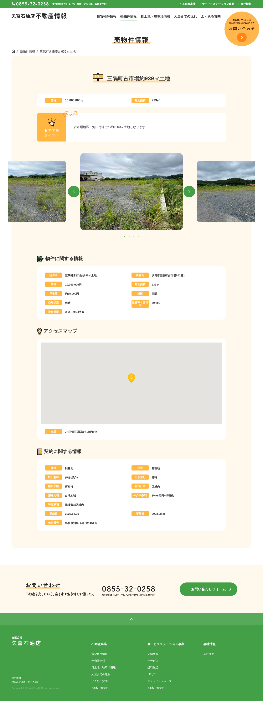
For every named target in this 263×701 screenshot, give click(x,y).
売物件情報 (27, 51)
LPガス (151, 674)
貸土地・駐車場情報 (103, 667)
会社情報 (209, 644)
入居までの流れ (100, 674)
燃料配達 (152, 667)
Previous (74, 191)
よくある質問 (99, 681)
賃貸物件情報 (99, 653)
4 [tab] (138, 237)
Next (189, 191)
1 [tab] (124, 237)
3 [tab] (134, 237)
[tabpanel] (131, 191)
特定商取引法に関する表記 (25, 682)
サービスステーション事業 (165, 644)
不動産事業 (99, 644)
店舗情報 (152, 653)
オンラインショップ (159, 681)
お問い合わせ (99, 687)
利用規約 (16, 678)
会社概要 (208, 653)
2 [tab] (129, 237)
